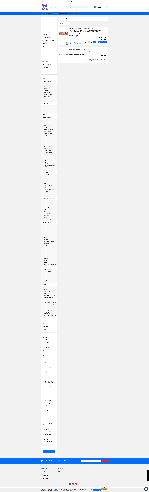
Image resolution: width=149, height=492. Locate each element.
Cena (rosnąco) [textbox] (61, 23)
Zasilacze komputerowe (48, 94)
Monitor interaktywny (46, 75)
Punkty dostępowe (47, 207)
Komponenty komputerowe (47, 81)
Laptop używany (45, 55)
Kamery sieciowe (47, 215)
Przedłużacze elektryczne (48, 297)
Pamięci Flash (46, 137)
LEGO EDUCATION (47, 191)
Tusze (45, 224)
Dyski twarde (46, 90)
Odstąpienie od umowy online (46, 481)
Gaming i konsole (45, 103)
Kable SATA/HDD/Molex (48, 256)
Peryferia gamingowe (47, 107)
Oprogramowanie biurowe (49, 154)
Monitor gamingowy (47, 105)
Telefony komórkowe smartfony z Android (50, 305)
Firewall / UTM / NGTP (48, 219)
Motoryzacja (44, 326)
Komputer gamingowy (46, 31)
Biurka (45, 275)
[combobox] (64, 23)
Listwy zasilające (47, 291)
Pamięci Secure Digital (48, 142)
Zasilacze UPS (46, 287)
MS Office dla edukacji (48, 185)
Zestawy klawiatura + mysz (48, 129)
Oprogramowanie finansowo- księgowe (50, 163)
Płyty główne (46, 86)
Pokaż (49, 451)
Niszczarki (45, 282)
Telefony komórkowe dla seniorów (50, 302)
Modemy (45, 211)
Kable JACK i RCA (47, 249)
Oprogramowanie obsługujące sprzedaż (50, 169)
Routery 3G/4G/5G (47, 217)
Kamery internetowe (47, 125)
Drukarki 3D (46, 187)
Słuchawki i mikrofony (48, 133)
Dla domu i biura (45, 267)
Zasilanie (44, 284)
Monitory (45, 119)
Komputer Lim (45, 67)
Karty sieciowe (46, 202)
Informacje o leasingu (45, 479)
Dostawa (43, 471)
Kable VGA (45, 262)
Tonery (45, 226)
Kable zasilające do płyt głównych (50, 264)
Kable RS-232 (46, 254)
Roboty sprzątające (47, 269)
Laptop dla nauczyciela (46, 64)
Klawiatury (46, 127)
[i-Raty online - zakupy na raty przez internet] (74, 42)
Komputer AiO (45, 34)
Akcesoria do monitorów (48, 148)
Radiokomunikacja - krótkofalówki (50, 315)
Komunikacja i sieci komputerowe (48, 198)
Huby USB (45, 135)
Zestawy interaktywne (48, 176)
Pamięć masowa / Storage (47, 317)
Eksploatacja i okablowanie (47, 222)
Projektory (45, 181)
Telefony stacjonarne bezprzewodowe (47, 313)
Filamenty (45, 195)
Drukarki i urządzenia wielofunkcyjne (47, 123)
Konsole (45, 112)
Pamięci (45, 88)
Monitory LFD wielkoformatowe (49, 146)
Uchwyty (45, 183)
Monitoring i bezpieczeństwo (47, 320)
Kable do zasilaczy (47, 243)
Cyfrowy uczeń (45, 61)
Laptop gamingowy (46, 48)
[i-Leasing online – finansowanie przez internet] (75, 43)
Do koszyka (103, 42)
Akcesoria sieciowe (47, 213)
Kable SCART (46, 258)
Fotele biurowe (46, 273)
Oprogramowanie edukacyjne (49, 189)
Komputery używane (46, 70)
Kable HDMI (46, 247)
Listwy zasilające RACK (48, 293)
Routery (45, 200)
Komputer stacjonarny (46, 28)
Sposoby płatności (44, 478)
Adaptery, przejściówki (48, 233)
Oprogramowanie (47, 150)
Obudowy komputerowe (48, 96)
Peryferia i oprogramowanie (47, 117)
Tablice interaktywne (47, 174)
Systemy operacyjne (48, 152)
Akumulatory (46, 289)
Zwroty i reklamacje (44, 472)
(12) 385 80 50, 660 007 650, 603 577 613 (59, 1)
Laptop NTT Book (45, 46)
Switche (45, 209)
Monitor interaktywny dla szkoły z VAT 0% (48, 23)
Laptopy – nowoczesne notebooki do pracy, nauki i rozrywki (48, 52)
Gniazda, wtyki (46, 235)
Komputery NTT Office (46, 37)
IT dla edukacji (45, 172)
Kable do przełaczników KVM (49, 241)
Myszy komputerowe (47, 131)
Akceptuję (97, 490)
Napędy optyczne (47, 100)
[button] (44, 468)
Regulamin (43, 474)
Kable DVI (45, 245)
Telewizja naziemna (47, 271)
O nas (59, 471)
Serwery (43, 58)
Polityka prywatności (45, 475)
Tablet (43, 78)
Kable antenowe (46, 237)
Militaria (44, 323)
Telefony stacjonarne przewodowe (50, 310)
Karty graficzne (46, 92)
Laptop (43, 114)
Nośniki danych (46, 228)
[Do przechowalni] (85, 42)
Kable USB (45, 260)
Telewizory (45, 277)
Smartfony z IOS (47, 307)
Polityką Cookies (57, 489)
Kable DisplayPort (47, 239)
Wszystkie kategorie (50, 13)
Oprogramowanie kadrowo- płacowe (50, 166)
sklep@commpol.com (46, 1)
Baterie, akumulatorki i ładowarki (50, 295)
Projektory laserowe (47, 193)
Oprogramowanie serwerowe (50, 160)
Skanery (45, 139)
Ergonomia (44, 329)
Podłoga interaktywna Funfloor (48, 26)
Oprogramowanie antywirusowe (48, 157)
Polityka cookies (44, 476)
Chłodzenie (46, 98)
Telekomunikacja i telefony (47, 300)
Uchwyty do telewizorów (48, 280)
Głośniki (45, 144)
